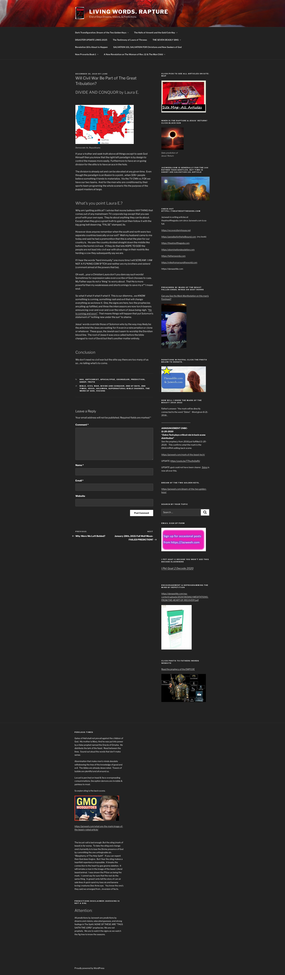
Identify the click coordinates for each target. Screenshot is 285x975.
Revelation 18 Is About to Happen (91, 47)
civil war (93, 386)
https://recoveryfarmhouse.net (176, 230)
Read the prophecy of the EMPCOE (178, 669)
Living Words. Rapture (128, 11)
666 (82, 379)
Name (79, 465)
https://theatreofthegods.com (175, 243)
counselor (123, 379)
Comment (82, 424)
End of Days (133, 386)
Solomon (101, 388)
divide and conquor (112, 386)
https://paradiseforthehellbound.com (178, 236)
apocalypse (107, 379)
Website (80, 496)
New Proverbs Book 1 (85, 54)
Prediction (138, 379)
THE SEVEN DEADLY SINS (166, 40)
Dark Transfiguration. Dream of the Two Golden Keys (100, 32)
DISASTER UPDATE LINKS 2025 (91, 40)
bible (83, 386)
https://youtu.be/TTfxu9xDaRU (185, 461)
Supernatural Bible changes (126, 388)
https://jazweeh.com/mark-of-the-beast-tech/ (183, 454)
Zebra (204, 467)
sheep (83, 382)
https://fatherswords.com (173, 256)
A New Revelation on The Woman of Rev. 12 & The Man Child (133, 54)
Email (79, 480)
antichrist (92, 379)
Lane (105, 74)
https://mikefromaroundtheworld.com (179, 262)
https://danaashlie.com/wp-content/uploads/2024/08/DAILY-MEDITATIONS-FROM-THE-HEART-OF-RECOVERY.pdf (184, 596)
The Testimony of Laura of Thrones (130, 40)
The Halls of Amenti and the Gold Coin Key (154, 32)
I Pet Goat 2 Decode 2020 (177, 568)
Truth (91, 382)
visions (101, 391)
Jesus (91, 388)
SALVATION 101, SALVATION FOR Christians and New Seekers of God (147, 47)
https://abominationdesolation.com (178, 249)
